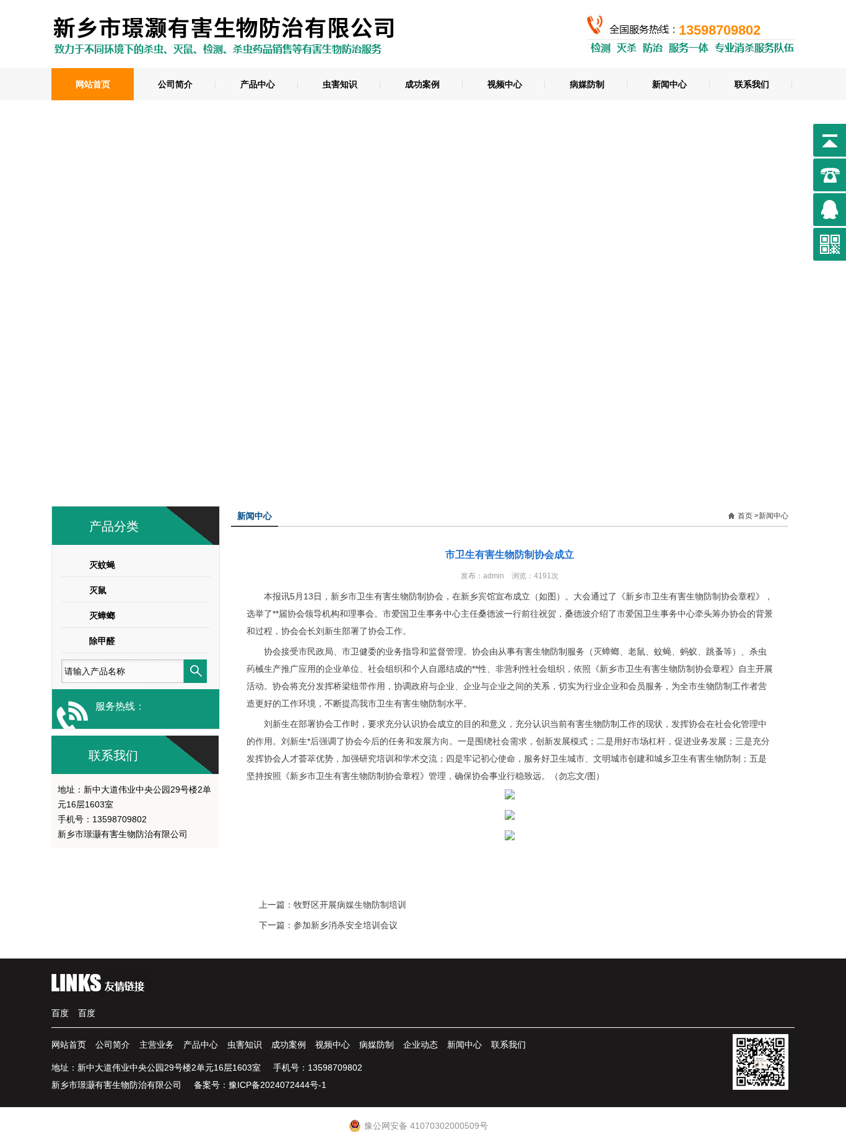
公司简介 (175, 84)
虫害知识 (340, 84)
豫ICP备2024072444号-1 (277, 1085)
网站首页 (93, 84)
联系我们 (752, 84)
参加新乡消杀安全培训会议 (346, 925)
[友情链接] (101, 993)
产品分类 (114, 526)
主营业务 (156, 1045)
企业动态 (420, 1045)
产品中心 (257, 84)
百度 (60, 1013)
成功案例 (422, 84)
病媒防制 (587, 84)
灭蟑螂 (102, 615)
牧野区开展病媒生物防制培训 (350, 905)
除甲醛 (102, 641)
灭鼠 (98, 590)
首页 (745, 515)
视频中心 (504, 84)
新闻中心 (669, 84)
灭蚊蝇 (102, 565)
